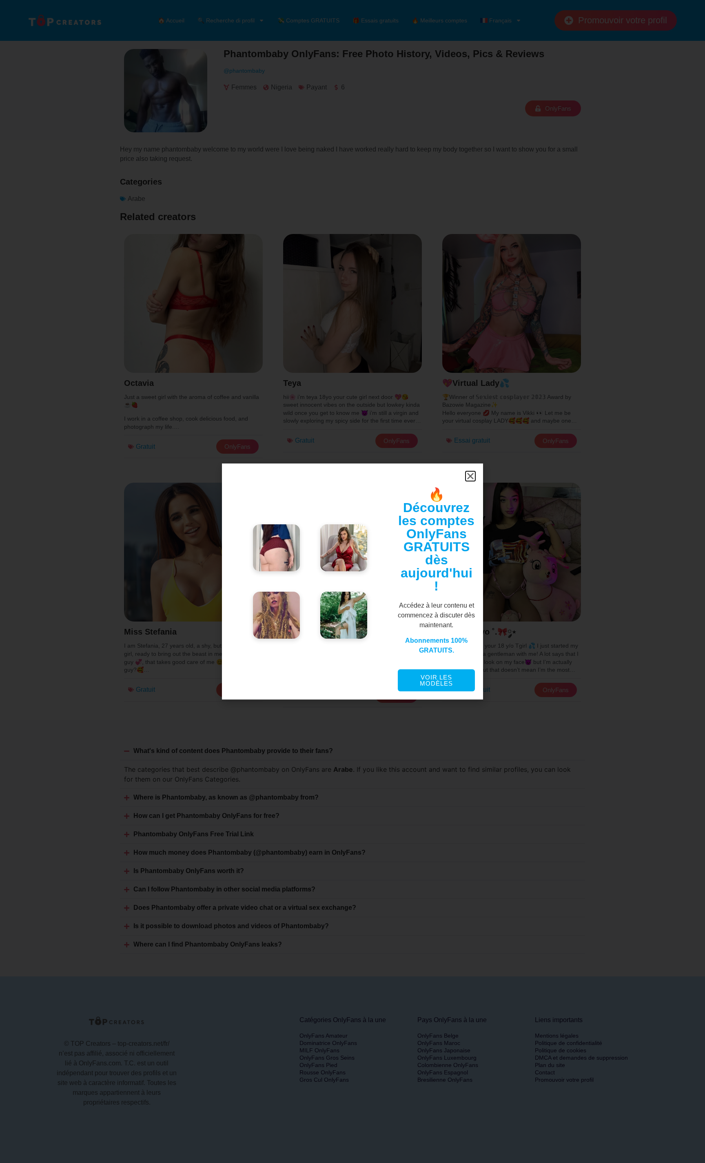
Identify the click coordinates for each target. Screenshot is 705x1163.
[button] (470, 476)
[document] (352, 581)
